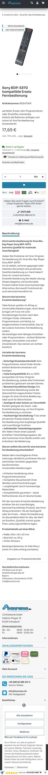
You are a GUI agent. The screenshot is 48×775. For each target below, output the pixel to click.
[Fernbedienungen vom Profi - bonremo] (15, 3)
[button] (32, 3)
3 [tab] (22, 74)
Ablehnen (24, 731)
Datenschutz (22, 767)
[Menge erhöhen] (43, 177)
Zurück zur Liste (11, 15)
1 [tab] (17, 74)
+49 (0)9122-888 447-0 (19, 682)
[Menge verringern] (5, 177)
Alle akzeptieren (24, 715)
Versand (27, 136)
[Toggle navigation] (3, 1)
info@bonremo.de (24, 223)
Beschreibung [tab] (10, 233)
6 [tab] (30, 74)
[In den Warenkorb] (4, 23)
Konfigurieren (24, 723)
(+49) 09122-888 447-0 (24, 215)
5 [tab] (28, 74)
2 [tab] (20, 74)
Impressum (9, 767)
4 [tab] (25, 74)
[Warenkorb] (43, 3)
